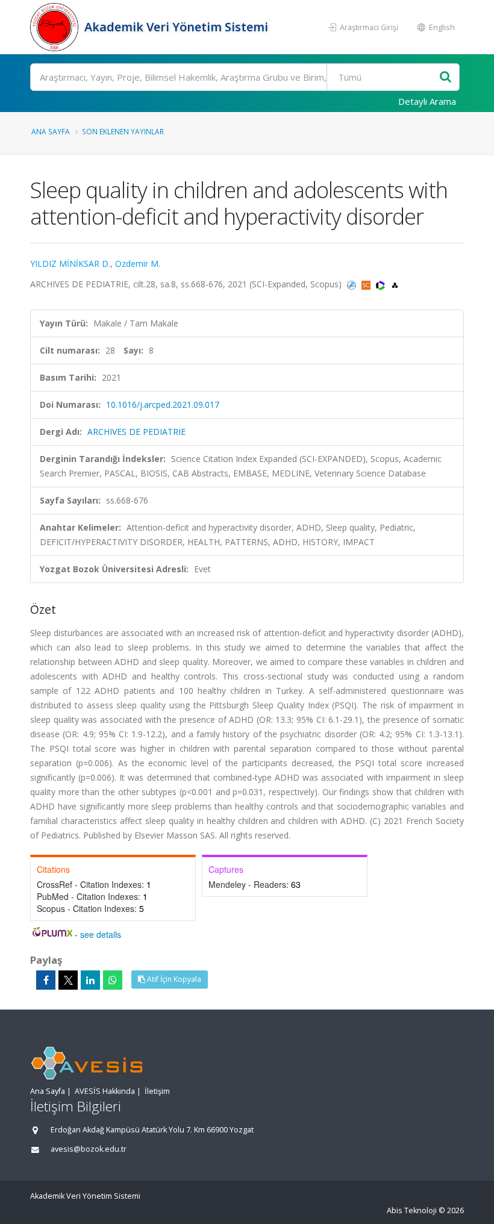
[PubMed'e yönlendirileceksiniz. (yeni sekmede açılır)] (352, 284)
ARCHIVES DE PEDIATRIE (136, 431)
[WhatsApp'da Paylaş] (112, 980)
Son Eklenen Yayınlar (123, 131)
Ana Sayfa (50, 131)
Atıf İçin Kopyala (173, 979)
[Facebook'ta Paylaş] (45, 980)
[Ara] (445, 77)
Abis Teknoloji (412, 1210)
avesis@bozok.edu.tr (89, 1149)
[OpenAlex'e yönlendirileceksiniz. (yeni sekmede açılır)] (394, 284)
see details (100, 934)
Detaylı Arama (427, 101)
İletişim (157, 1091)
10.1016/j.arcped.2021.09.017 (162, 404)
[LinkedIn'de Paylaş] (90, 980)
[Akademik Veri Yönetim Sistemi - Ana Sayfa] (55, 27)
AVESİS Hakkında (105, 1091)
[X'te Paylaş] (68, 980)
